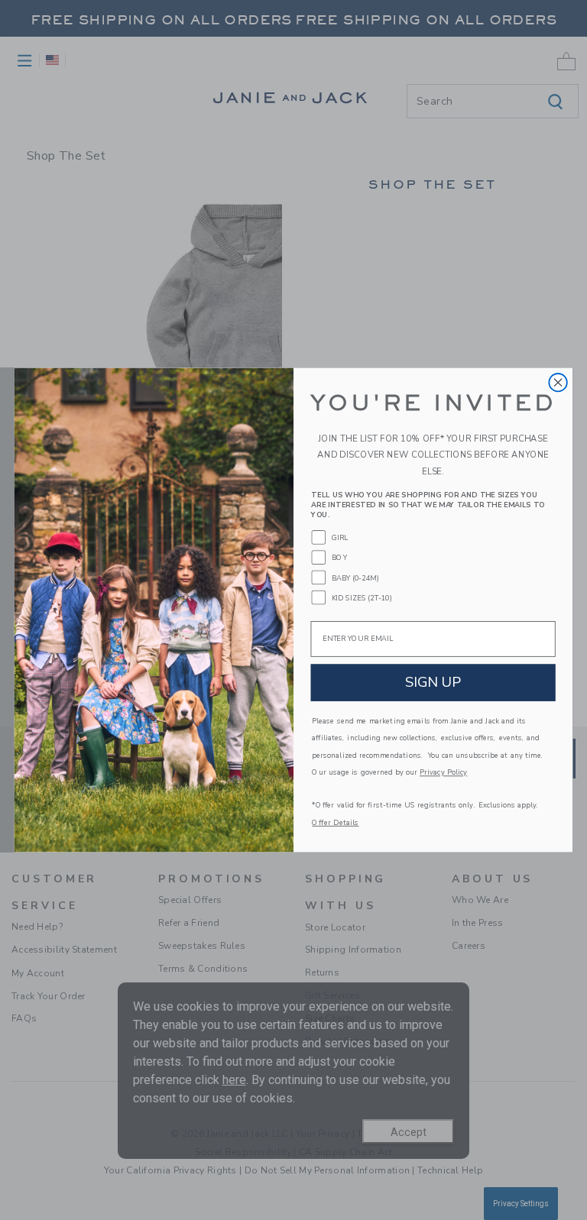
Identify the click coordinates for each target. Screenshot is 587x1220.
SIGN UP (433, 681)
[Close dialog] (557, 382)
